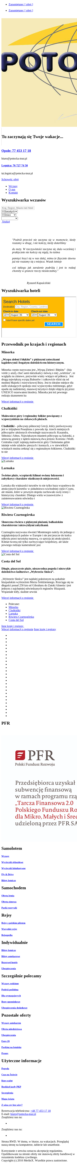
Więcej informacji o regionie (17, 401)
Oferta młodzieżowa (11, 1029)
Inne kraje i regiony (12, 626)
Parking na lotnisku (11, 1047)
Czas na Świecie (9, 1074)
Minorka (13, 607)
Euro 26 (5, 1041)
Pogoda (5, 1068)
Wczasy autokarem (11, 1023)
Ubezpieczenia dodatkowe (14, 1007)
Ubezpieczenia (8, 968)
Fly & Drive (7, 874)
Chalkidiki (14, 610)
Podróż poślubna (9, 989)
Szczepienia (7, 1092)
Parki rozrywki (9, 907)
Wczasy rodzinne (10, 983)
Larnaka (13, 613)
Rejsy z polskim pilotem (13, 923)
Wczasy (5, 856)
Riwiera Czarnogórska (21, 616)
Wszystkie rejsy (9, 929)
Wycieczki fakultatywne (13, 868)
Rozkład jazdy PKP (11, 1086)
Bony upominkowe (10, 1001)
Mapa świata (7, 1098)
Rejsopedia (7, 935)
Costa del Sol (16, 620)
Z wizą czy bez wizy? (12, 1105)
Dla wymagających (11, 995)
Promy (4, 1053)
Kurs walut (7, 1080)
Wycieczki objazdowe (12, 862)
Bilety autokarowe (10, 956)
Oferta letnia (7, 895)
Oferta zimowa (8, 901)
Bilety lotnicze (8, 880)
